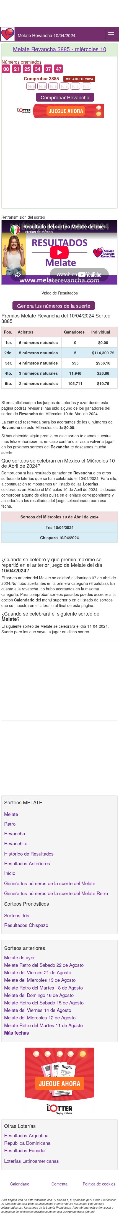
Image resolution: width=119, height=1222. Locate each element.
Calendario (19, 1184)
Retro (9, 823)
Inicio (9, 872)
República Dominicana (27, 1142)
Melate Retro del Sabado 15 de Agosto (44, 1002)
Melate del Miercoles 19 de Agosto (40, 979)
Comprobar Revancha (65, 97)
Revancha (14, 833)
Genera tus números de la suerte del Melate (49, 883)
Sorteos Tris (16, 915)
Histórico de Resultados (29, 853)
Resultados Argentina (26, 1135)
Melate (11, 813)
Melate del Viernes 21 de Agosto (37, 972)
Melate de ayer (19, 957)
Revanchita (15, 843)
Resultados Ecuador (25, 1150)
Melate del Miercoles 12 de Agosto (40, 1017)
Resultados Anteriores (27, 863)
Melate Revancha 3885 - (59, 49)
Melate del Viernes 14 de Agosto (37, 1009)
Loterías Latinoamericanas (31, 1160)
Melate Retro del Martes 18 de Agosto (43, 987)
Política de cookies (99, 1184)
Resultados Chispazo (26, 924)
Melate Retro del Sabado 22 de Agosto (44, 964)
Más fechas (16, 1032)
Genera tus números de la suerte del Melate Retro (56, 893)
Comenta (59, 1184)
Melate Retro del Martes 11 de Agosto (43, 1025)
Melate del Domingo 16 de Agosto (39, 994)
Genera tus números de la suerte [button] (53, 305)
